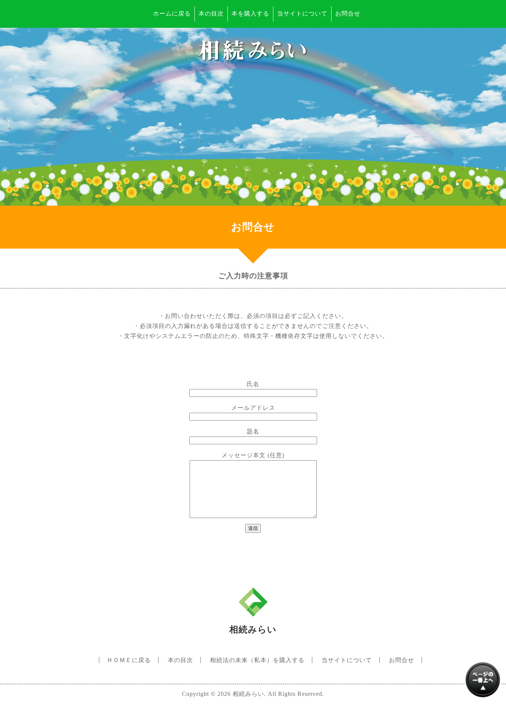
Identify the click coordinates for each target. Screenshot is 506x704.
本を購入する (250, 13)
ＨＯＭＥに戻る (129, 660)
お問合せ (347, 13)
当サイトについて (302, 13)
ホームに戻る (172, 13)
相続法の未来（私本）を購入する (257, 660)
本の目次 (211, 13)
